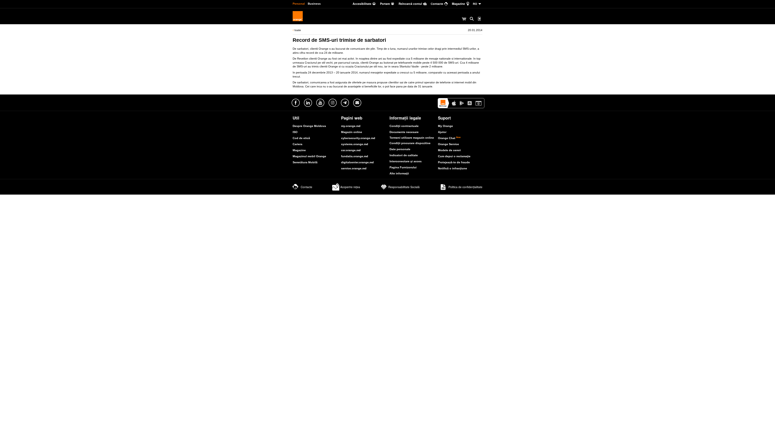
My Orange (445, 126)
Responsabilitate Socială (404, 187)
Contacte (306, 187)
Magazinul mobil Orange (309, 156)
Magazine (299, 150)
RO (475, 3)
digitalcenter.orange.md (357, 162)
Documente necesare (404, 132)
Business (314, 3)
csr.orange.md (351, 150)
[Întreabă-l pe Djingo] (766, 427)
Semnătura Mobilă (305, 162)
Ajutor (442, 132)
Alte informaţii (399, 173)
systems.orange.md (354, 144)
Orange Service (448, 144)
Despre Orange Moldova (309, 126)
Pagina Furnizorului (403, 167)
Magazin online (351, 132)
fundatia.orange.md (354, 156)
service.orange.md (354, 168)
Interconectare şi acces (406, 161)
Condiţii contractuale (404, 126)
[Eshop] (464, 19)
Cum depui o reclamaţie (454, 156)
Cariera (297, 144)
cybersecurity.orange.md (358, 138)
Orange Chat (449, 138)
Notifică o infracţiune (452, 168)
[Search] (471, 19)
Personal (299, 3)
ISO (295, 132)
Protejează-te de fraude (454, 162)
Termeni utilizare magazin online (412, 137)
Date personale (400, 149)
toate (297, 30)
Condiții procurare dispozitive (410, 143)
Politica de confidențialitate (465, 187)
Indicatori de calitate (404, 155)
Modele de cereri (449, 150)
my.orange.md (350, 126)
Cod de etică (301, 138)
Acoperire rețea (350, 187)
